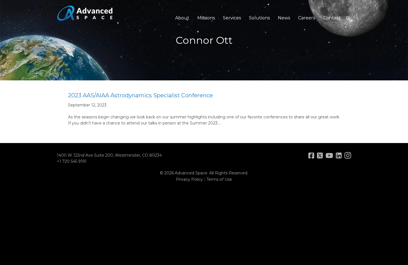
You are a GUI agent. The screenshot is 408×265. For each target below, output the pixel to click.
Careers (306, 18)
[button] (348, 18)
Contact (332, 18)
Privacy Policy (189, 179)
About (182, 18)
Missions (206, 18)
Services (232, 18)
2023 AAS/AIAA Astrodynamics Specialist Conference (140, 95)
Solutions (259, 18)
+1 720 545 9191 (72, 161)
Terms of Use (219, 179)
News (284, 18)
